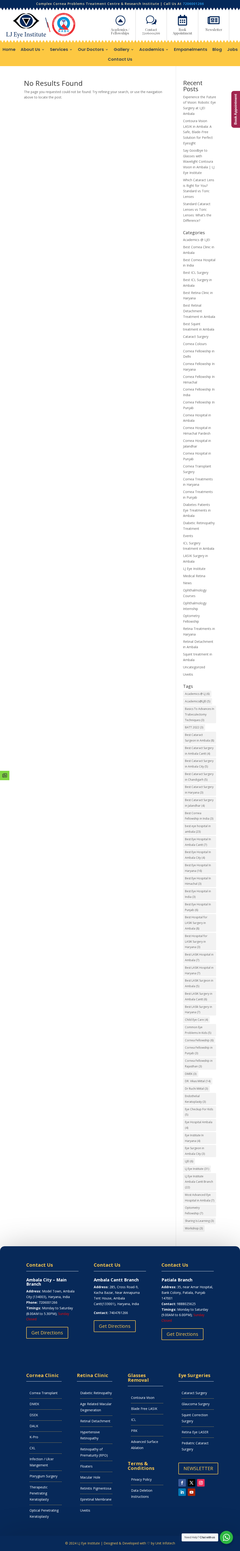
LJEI (189, 1161)
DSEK (34, 1415)
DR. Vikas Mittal (197, 1081)
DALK (34, 1426)
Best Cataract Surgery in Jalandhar (199, 803)
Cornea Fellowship (199, 1040)
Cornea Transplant (44, 1393)
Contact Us (120, 60)
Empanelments (190, 50)
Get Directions (47, 1332)
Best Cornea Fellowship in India (199, 816)
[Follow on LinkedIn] (182, 1492)
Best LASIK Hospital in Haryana (199, 970)
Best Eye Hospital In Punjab (198, 907)
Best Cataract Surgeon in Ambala (199, 737)
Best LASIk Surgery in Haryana (198, 1009)
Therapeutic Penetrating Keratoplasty (39, 1493)
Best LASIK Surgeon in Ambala (199, 983)
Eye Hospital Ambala (198, 1125)
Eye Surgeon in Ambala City (195, 1151)
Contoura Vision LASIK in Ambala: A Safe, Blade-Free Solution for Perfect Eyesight (198, 132)
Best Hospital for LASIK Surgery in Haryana (196, 941)
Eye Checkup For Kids (199, 1112)
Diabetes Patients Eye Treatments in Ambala (197, 510)
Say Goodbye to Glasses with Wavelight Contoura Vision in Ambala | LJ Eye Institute (198, 161)
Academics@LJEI (197, 701)
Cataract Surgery (195, 336)
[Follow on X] (191, 1483)
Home (9, 50)
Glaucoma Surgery (196, 1404)
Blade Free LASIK (144, 1408)
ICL (133, 1419)
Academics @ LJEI (196, 239)
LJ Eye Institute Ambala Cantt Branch (199, 1182)
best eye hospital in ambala (198, 829)
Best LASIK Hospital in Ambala (199, 957)
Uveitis (188, 674)
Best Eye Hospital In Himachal (198, 881)
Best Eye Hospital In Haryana (198, 868)
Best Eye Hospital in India (198, 894)
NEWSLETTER (198, 1468)
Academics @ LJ (197, 694)
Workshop (194, 1228)
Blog (217, 50)
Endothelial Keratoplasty (195, 1099)
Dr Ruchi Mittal (196, 1089)
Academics (151, 50)
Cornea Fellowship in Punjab (199, 1050)
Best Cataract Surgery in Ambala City (199, 763)
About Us (30, 50)
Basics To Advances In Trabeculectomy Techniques (199, 714)
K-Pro (34, 1437)
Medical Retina (194, 576)
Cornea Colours (195, 344)
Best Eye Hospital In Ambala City (198, 855)
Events (188, 536)
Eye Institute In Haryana (194, 1138)
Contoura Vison (142, 1397)
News (187, 583)
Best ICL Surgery (195, 272)
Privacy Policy (141, 1479)
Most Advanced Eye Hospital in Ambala (199, 1197)
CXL (32, 1448)
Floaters (86, 1466)
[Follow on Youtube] (191, 1492)
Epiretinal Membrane (96, 1499)
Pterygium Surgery (43, 1476)
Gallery (121, 50)
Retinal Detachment (95, 1421)
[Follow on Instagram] (201, 1483)
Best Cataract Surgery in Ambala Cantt (199, 751)
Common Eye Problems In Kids (198, 1030)
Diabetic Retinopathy (96, 1393)
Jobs (232, 50)
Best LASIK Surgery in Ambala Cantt (198, 996)
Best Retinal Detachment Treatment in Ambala (199, 311)
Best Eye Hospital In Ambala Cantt (198, 842)
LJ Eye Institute (194, 568)
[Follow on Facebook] (182, 1483)
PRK (134, 1430)
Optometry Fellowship (194, 1210)
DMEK (190, 1074)
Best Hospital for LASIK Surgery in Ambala (196, 922)
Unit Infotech (165, 1543)
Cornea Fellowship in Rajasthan (199, 1063)
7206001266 (193, 3)
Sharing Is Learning (199, 1221)
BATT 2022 (194, 727)
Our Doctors (91, 50)
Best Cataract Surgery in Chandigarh (199, 777)
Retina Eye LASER (195, 1432)
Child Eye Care (196, 1020)
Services (59, 50)
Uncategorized (194, 667)
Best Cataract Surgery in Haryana (199, 789)
